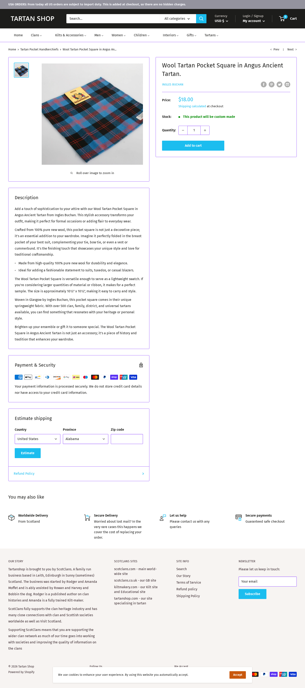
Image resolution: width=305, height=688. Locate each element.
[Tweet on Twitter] (279, 84)
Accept (237, 675)
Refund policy (186, 589)
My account (252, 21)
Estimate (27, 453)
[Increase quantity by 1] (205, 130)
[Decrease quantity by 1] (183, 130)
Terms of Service (188, 582)
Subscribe (252, 594)
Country (20, 430)
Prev (276, 49)
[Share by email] (287, 84)
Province (69, 430)
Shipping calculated (192, 106)
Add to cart (193, 146)
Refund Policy (24, 474)
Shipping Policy (188, 596)
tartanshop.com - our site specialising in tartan (133, 601)
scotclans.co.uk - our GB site (135, 580)
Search (181, 569)
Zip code (117, 430)
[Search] (201, 18)
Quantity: (169, 130)
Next (290, 49)
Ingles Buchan (172, 84)
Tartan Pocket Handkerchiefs (39, 49)
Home (12, 49)
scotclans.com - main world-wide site (135, 571)
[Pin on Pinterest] (271, 84)
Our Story (183, 576)
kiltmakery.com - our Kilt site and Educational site (136, 589)
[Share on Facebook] (264, 84)
